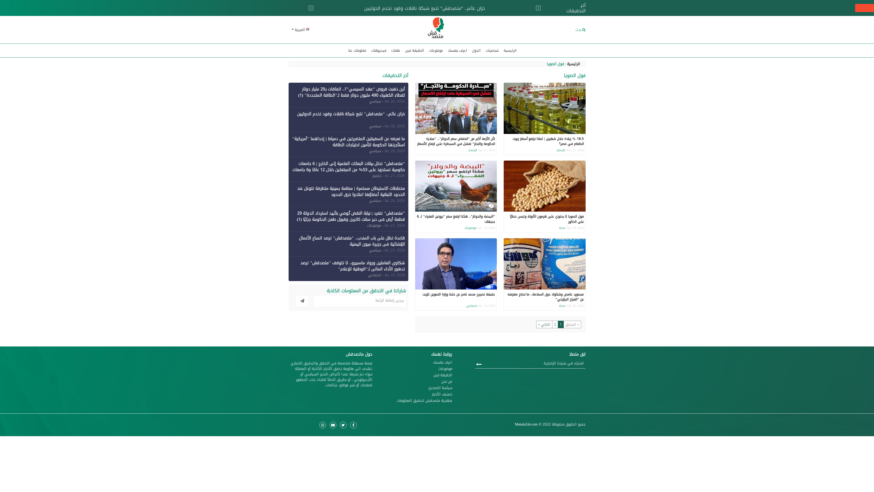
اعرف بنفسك (457, 50)
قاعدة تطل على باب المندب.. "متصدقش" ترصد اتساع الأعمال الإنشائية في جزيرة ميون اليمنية (352, 241)
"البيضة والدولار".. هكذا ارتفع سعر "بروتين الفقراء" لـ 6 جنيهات (456, 219)
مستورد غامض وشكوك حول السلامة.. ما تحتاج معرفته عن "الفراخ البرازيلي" (546, 297)
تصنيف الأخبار (442, 394)
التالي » (544, 324)
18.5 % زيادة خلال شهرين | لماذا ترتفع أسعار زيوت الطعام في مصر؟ (548, 141)
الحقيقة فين (414, 50)
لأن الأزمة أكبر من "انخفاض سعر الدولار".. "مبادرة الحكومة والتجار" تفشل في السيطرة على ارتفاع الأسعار (456, 141)
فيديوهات (378, 50)
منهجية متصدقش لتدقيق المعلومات (424, 400)
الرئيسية (510, 50)
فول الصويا (555, 63)
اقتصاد (560, 150)
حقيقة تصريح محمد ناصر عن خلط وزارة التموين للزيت (458, 294)
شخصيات (492, 50)
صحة (562, 228)
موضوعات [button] (436, 50)
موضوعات (470, 228)
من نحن (446, 381)
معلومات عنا (357, 50)
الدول (476, 50)
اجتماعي (471, 306)
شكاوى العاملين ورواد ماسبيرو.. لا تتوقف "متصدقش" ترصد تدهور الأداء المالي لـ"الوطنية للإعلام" (352, 266)
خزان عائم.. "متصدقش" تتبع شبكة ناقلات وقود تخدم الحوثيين (351, 114)
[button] (337, 30)
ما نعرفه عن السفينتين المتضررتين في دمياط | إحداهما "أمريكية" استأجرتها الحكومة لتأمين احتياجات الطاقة (348, 142)
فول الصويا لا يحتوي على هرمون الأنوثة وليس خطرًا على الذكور (547, 219)
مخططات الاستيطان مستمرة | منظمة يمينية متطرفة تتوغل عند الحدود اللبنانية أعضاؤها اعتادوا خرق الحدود (351, 191)
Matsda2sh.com (526, 424)
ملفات (395, 50)
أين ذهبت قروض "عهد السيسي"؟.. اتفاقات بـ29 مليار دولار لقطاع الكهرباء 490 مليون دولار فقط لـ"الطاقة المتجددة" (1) (351, 92)
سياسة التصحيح (440, 388)
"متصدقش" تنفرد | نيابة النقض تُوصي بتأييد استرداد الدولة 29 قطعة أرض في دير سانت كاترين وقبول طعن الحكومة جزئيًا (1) (351, 216)
